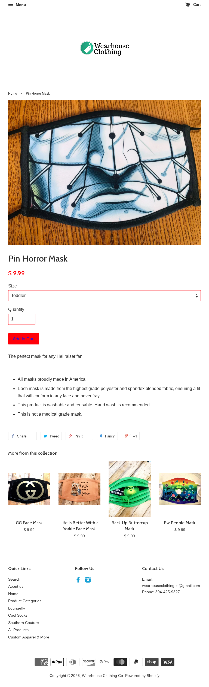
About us (15, 586)
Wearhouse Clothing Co (102, 676)
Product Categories (24, 601)
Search (14, 579)
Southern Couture (23, 623)
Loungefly (16, 608)
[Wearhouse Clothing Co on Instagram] (88, 581)
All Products (18, 630)
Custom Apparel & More (28, 637)
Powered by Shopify (142, 676)
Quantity (16, 309)
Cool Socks (17, 615)
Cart (196, 4)
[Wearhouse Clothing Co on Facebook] (78, 581)
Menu (20, 4)
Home (12, 93)
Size (12, 286)
